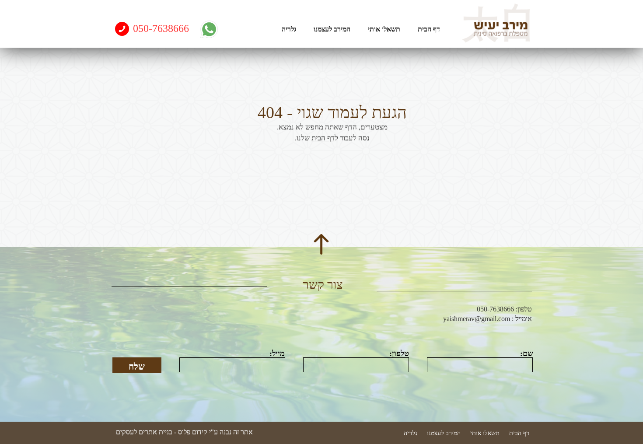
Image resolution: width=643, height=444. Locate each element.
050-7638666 (161, 28)
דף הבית (323, 138)
